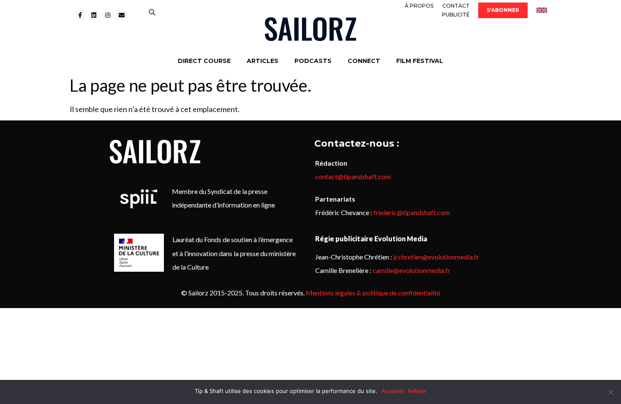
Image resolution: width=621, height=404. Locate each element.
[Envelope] (122, 15)
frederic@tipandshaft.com (411, 212)
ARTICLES (262, 61)
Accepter (392, 391)
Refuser (417, 391)
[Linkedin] (94, 15)
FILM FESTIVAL (419, 61)
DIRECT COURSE (204, 61)
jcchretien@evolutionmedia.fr (436, 257)
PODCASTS (313, 61)
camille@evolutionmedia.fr (411, 270)
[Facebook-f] (80, 15)
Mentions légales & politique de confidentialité (373, 293)
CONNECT (364, 61)
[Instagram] (108, 15)
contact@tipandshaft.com (353, 176)
